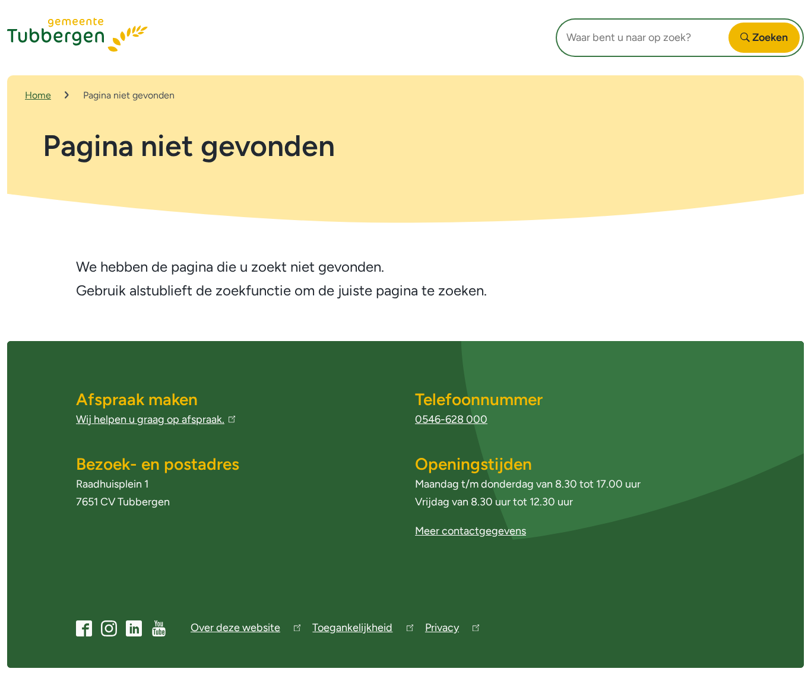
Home (38, 95)
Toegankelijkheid (352, 629)
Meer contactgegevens (470, 530)
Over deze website (235, 629)
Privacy (442, 629)
